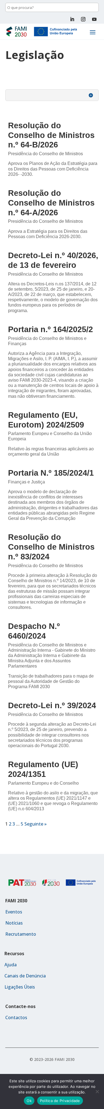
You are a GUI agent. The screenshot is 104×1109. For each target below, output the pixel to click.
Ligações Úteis (19, 987)
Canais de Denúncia (25, 976)
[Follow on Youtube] (94, 19)
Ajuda (10, 965)
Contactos (16, 1017)
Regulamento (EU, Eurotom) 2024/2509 (46, 420)
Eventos (13, 912)
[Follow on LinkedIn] (72, 19)
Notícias (14, 923)
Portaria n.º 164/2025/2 (50, 329)
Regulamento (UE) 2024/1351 (43, 769)
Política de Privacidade (60, 1100)
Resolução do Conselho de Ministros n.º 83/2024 (51, 547)
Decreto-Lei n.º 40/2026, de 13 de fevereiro (53, 260)
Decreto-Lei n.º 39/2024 (52, 705)
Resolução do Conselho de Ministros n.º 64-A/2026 (51, 203)
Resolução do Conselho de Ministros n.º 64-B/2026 (51, 135)
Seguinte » (35, 824)
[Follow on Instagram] (83, 19)
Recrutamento (20, 934)
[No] (97, 1091)
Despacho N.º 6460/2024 (34, 631)
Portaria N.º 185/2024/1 (51, 472)
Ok (29, 1100)
